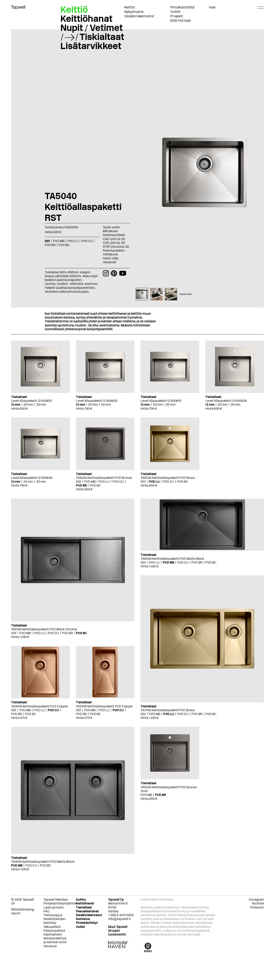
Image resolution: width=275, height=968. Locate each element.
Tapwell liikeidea (55, 899)
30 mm (41, 404)
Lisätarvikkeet (90, 45)
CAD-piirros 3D (114, 243)
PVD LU (104, 481)
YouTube (258, 903)
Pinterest (257, 907)
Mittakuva (110, 231)
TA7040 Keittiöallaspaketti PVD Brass (168, 710)
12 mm (15, 404)
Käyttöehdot (52, 934)
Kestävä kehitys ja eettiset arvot (55, 940)
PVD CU (118, 481)
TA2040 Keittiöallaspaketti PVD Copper (104, 706)
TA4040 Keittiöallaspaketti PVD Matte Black (42, 862)
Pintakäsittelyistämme (60, 903)
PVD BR (81, 485)
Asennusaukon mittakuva (114, 252)
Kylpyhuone (134, 11)
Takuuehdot (52, 927)
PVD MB (90, 481)
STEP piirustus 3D (116, 247)
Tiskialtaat (102, 36)
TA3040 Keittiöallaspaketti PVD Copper (39, 706)
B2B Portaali (180, 20)
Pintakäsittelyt (182, 7)
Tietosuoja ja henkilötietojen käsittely (54, 919)
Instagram (256, 899)
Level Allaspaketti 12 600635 (226, 401)
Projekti (176, 16)
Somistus (83, 919)
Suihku (81, 899)
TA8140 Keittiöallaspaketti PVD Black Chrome (44, 629)
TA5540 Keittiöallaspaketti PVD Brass (168, 478)
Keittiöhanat (86, 18)
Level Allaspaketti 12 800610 (161, 401)
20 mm (28, 404)
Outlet (175, 11)
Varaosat (109, 262)
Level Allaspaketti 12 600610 (31, 401)
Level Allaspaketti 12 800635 (32, 478)
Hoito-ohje (110, 258)
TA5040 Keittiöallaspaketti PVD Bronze (104, 478)
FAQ (46, 911)
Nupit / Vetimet (91, 27)
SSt (78, 481)
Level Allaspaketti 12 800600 (96, 401)
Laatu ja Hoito (53, 907)
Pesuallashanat (87, 911)
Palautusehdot (54, 930)
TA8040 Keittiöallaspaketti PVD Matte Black (172, 559)
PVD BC (95, 485)
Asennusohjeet (114, 235)
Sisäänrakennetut (139, 16)
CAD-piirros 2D (114, 239)
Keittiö (129, 7)
